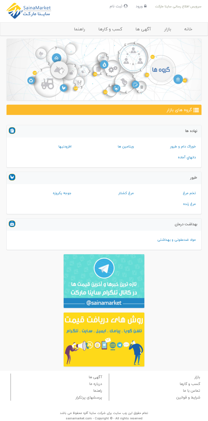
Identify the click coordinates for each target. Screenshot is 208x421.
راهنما (79, 29)
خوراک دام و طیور (183, 146)
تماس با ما (191, 390)
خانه (188, 29)
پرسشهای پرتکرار (89, 397)
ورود (139, 6)
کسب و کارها (110, 29)
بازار (167, 29)
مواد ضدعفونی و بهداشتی (176, 240)
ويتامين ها (126, 146)
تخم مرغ (189, 193)
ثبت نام (116, 6)
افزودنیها (65, 146)
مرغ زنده (189, 204)
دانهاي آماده (187, 157)
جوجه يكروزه (62, 193)
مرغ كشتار (126, 193)
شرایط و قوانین (188, 397)
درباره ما (95, 383)
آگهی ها (143, 29)
